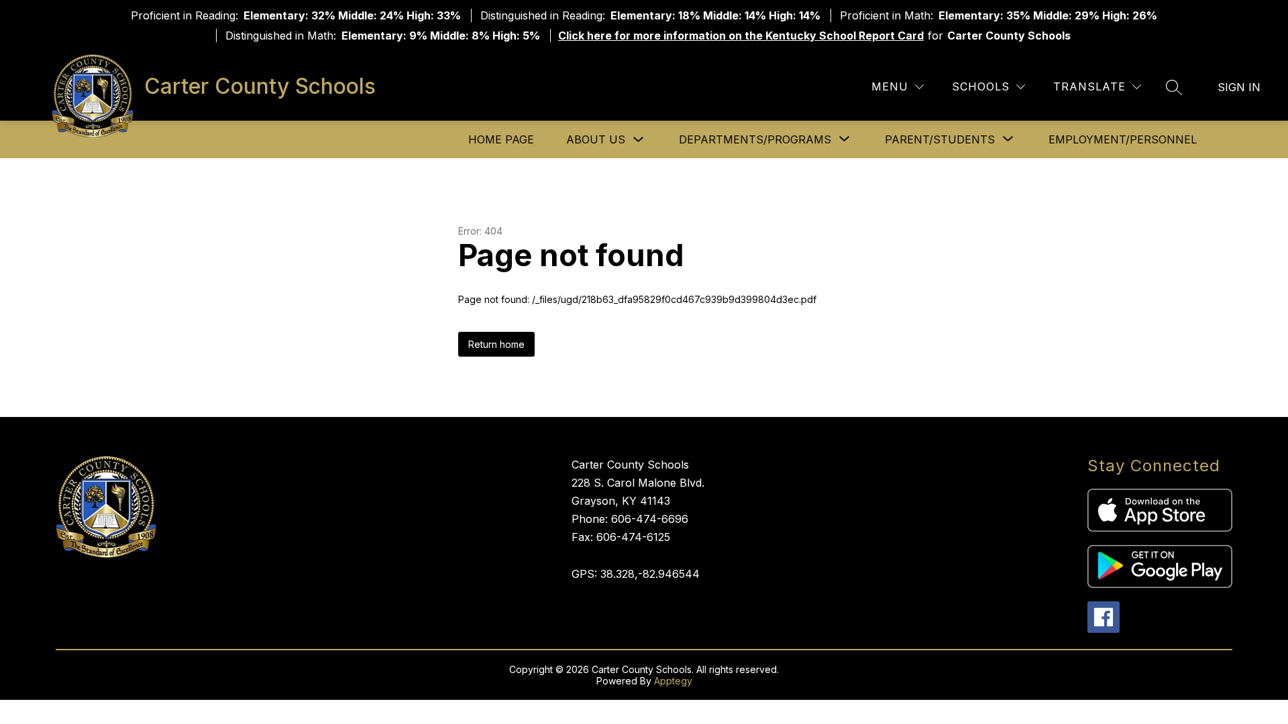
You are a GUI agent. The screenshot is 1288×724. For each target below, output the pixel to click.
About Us (595, 139)
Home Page (501, 139)
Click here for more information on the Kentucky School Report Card (741, 35)
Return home (496, 344)
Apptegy (673, 680)
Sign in (1239, 87)
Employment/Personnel (1123, 139)
